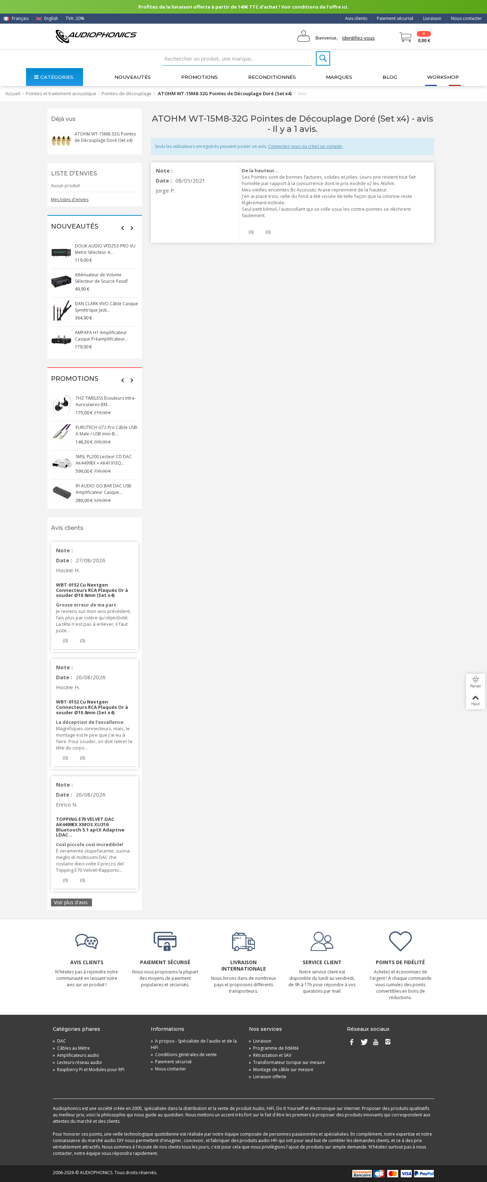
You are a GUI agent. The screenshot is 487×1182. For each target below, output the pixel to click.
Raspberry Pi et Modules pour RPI (88, 1069)
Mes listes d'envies (69, 199)
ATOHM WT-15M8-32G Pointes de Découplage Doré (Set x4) (105, 137)
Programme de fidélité (274, 1048)
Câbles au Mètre (71, 1048)
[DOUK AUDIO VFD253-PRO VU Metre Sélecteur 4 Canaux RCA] (61, 253)
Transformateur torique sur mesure (287, 1062)
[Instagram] (388, 1042)
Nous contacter (466, 18)
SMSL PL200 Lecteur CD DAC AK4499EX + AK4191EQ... (103, 460)
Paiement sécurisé (395, 18)
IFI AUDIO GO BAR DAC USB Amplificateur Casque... (102, 489)
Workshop (443, 77)
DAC (59, 1041)
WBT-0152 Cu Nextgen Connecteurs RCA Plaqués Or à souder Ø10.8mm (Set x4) (92, 590)
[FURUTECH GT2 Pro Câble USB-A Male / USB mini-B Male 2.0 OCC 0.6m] (61, 434)
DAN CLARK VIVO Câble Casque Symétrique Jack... (106, 307)
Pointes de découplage (127, 93)
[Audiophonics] (96, 36)
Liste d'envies (74, 173)
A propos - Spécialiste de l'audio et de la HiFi (194, 1044)
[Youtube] (375, 1042)
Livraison (432, 18)
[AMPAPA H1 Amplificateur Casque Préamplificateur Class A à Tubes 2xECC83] (61, 339)
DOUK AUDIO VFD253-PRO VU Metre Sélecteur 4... (105, 249)
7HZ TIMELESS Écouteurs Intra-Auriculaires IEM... (105, 401)
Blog (390, 77)
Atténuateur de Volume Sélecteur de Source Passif (101, 278)
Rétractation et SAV (270, 1055)
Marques (339, 77)
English (50, 18)
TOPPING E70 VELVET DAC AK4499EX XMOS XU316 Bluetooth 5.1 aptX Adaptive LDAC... (90, 827)
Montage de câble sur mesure (281, 1069)
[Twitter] (363, 1042)
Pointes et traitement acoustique (61, 93)
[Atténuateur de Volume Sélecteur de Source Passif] (61, 282)
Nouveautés (132, 77)
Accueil (12, 93)
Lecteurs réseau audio (77, 1062)
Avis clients (356, 18)
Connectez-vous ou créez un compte (305, 146)
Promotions (199, 77)
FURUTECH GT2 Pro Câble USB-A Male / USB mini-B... (106, 430)
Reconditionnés (272, 77)
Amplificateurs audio (76, 1055)
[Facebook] (351, 1042)
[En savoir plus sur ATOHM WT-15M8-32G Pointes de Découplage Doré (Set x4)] (61, 141)
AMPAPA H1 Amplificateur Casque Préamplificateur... (101, 335)
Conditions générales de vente (184, 1054)
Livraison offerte (267, 1077)
